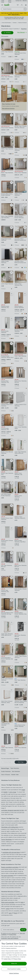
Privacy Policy (17, 959)
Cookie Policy (7, 959)
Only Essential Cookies (14, 969)
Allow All (14, 963)
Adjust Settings (14, 973)
